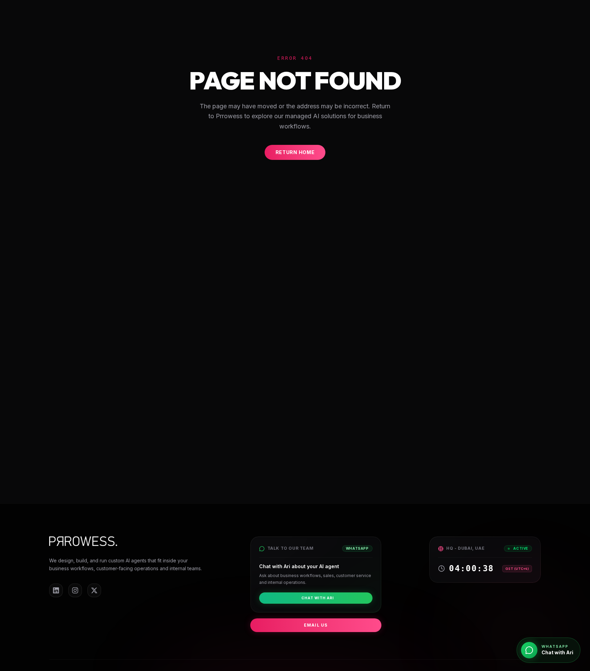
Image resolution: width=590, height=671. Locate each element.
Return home (295, 152)
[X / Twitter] (94, 590)
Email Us (316, 625)
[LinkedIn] (56, 590)
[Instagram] (75, 590)
